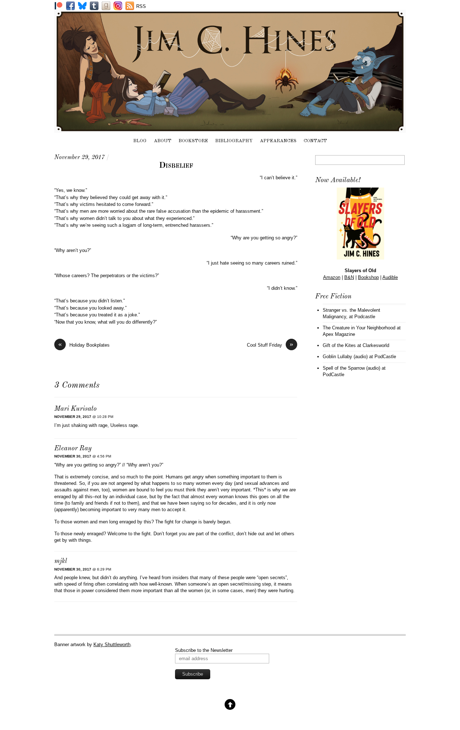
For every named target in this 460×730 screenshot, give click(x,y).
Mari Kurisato (75, 409)
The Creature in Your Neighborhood (359, 327)
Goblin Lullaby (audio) (345, 356)
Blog (140, 141)
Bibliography (234, 141)
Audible (390, 277)
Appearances (278, 141)
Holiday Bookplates (84, 345)
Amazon (331, 277)
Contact (315, 141)
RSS (141, 6)
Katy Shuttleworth (111, 644)
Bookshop (368, 277)
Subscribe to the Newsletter (204, 650)
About (162, 141)
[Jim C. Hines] (230, 129)
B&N (349, 277)
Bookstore (193, 141)
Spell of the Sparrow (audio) (351, 368)
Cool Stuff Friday (270, 345)
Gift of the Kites (339, 345)
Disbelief (176, 165)
